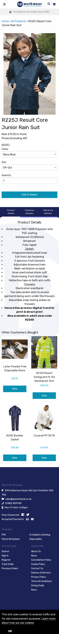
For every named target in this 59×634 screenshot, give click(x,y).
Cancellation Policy (41, 560)
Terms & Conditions (41, 581)
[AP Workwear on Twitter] (27, 515)
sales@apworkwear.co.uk (18, 499)
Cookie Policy (38, 564)
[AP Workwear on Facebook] (22, 515)
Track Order (8, 564)
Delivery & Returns (41, 572)
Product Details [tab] (11, 211)
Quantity (6, 175)
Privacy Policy (38, 577)
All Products (18, 21)
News (34, 555)
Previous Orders (10, 568)
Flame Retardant (11, 539)
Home (5, 21)
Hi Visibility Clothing (40, 534)
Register (6, 560)
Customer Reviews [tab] (29, 211)
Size (4, 162)
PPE (4, 534)
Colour (5, 149)
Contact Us (37, 568)
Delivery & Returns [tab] (48, 211)
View (14, 388)
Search (5, 551)
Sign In (5, 555)
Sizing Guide (37, 585)
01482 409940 (13, 503)
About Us (36, 551)
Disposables (36, 539)
